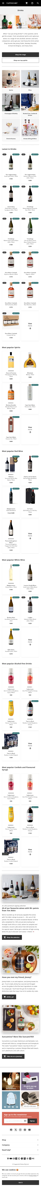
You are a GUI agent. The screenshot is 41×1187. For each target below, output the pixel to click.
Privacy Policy (33, 1175)
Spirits (11, 90)
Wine (30, 90)
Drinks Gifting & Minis (30, 138)
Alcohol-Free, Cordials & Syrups (30, 114)
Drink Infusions (11, 138)
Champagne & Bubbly (11, 113)
